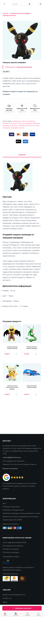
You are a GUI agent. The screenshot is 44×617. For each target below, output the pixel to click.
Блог (4, 503)
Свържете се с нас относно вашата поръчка (19, 464)
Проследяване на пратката (13, 546)
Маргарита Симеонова (24, 67)
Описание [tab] (22, 155)
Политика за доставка (11, 507)
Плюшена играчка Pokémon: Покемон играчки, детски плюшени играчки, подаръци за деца (21, 123)
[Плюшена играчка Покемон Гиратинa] (12, 333)
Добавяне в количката (23, 608)
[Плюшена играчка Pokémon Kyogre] (32, 372)
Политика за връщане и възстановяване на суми (21, 513)
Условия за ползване (11, 549)
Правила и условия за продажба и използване (20, 517)
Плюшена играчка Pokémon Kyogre (32, 386)
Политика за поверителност (13, 510)
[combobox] (19, 4)
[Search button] (29, 4)
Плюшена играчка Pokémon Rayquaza (31, 347)
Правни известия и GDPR (12, 520)
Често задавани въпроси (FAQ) (14, 542)
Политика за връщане (11, 552)
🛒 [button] (16, 354)
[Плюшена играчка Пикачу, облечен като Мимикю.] (12, 372)
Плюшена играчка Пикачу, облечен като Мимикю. (12, 387)
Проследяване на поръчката (13, 461)
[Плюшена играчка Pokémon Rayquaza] (32, 333)
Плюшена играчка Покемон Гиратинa (12, 347)
